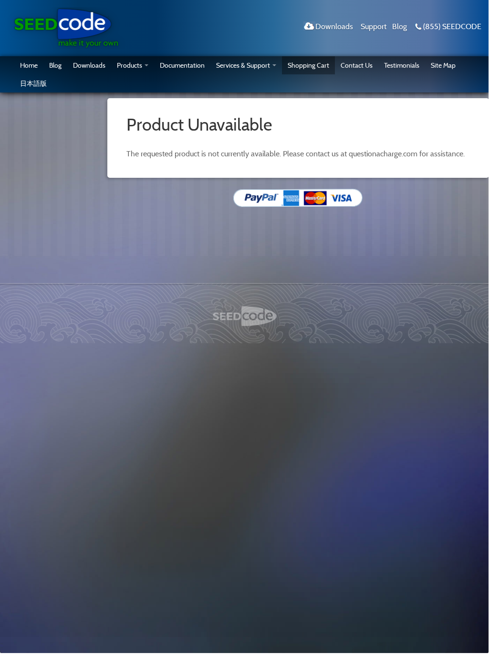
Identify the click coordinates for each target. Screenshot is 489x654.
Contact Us (357, 65)
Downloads (334, 26)
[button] (391, 224)
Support (373, 26)
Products (129, 65)
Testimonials (401, 65)
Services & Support (243, 65)
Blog (399, 26)
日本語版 (33, 83)
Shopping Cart (308, 65)
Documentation (182, 65)
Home (29, 65)
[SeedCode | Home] (66, 27)
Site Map (443, 65)
